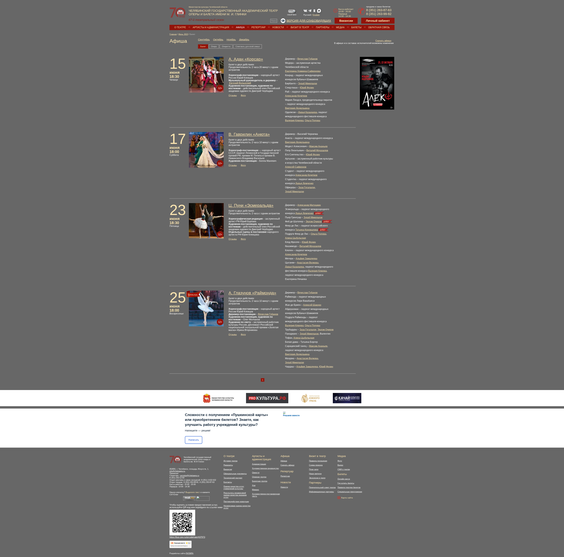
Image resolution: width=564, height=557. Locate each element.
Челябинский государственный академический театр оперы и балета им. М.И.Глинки (197, 459)
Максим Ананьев (318, 146)
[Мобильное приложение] (347, 398)
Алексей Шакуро (312, 305)
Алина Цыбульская (295, 238)
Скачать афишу (383, 40)
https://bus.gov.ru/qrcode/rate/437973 (187, 537)
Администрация (259, 464)
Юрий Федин (307, 87)
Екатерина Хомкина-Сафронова (302, 71)
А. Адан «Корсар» (246, 59)
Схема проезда (316, 465)
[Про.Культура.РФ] (267, 398)
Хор (253, 485)
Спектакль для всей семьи (248, 46)
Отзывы (233, 95)
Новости (278, 27)
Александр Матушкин (309, 205)
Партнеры (322, 27)
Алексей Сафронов (295, 167)
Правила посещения (318, 461)
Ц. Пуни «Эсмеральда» (251, 205)
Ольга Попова (312, 120)
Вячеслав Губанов (307, 59)
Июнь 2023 (183, 34)
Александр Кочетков (296, 96)
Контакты (228, 482)
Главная (173, 34)
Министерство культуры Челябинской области (208, 7)
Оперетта (226, 46)
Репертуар (258, 27)
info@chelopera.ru (177, 471)
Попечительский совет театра (322, 487)
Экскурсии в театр (317, 478)
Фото (243, 95)
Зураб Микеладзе (307, 83)
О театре (180, 27)
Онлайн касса (344, 479)
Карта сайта (347, 497)
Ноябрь (231, 39)
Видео (340, 465)
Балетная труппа (259, 481)
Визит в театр (300, 27)
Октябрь (218, 39)
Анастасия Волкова (307, 262)
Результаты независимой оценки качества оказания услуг (235, 495)
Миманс (255, 490)
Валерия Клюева (294, 120)
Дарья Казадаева (307, 112)
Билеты (356, 27)
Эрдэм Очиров (314, 221)
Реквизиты (228, 465)
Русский (307, 15)
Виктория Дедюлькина (297, 108)
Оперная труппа (259, 477)
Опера (214, 46)
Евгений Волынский (240, 83)
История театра (230, 461)
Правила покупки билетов (349, 487)
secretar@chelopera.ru (189, 475)
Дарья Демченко (304, 183)
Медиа (340, 27)
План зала (313, 469)
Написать (193, 440)
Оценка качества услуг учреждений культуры (234, 487)
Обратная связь (379, 27)
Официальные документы (235, 474)
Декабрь (244, 39)
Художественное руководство (265, 468)
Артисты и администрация (211, 27)
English (316, 15)
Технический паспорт (233, 478)
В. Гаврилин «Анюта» (249, 134)
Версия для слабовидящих (309, 20)
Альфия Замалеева (306, 258)
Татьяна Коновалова (306, 229)
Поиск (273, 21)
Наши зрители (315, 474)
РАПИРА (189, 553)
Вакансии (346, 20)
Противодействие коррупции (236, 501)
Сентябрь (204, 39)
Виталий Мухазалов (317, 150)
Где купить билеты (346, 483)
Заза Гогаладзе (306, 187)
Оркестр (255, 473)
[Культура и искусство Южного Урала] (310, 398)
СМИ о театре (344, 469)
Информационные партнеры (321, 492)
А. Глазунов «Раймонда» (252, 293)
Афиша (240, 27)
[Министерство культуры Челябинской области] (218, 398)
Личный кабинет (378, 20)
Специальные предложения (350, 492)
